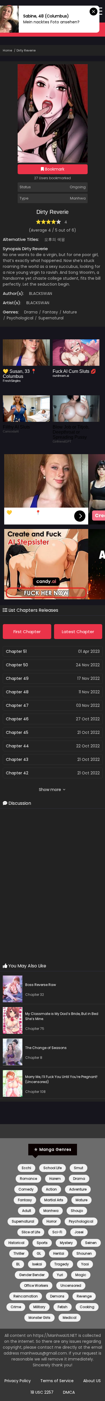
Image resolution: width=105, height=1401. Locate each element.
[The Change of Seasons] (14, 1053)
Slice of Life (31, 1232)
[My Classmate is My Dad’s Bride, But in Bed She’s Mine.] (14, 1021)
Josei (78, 1232)
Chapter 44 (17, 746)
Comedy (26, 1189)
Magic (80, 1274)
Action (51, 1189)
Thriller (18, 1253)
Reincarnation (25, 1296)
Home (7, 50)
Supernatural (50, 318)
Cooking (87, 1306)
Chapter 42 (17, 773)
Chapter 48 (17, 692)
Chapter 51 (16, 651)
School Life (52, 1167)
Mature (69, 312)
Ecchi (26, 1167)
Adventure (78, 1189)
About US (92, 1381)
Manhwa (51, 1210)
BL (18, 1264)
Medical (69, 1317)
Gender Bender (32, 1274)
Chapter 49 (17, 678)
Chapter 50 (17, 665)
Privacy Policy (17, 1381)
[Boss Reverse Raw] (14, 990)
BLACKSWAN (40, 293)
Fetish (62, 1306)
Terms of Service (57, 1381)
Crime (16, 1306)
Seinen (91, 1242)
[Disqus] (52, 886)
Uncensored (70, 1285)
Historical (16, 1242)
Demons (57, 1296)
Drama (31, 312)
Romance (28, 1178)
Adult (26, 1210)
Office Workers (36, 1285)
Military (39, 1306)
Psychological (19, 318)
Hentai (58, 1253)
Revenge (84, 1296)
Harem (55, 1178)
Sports (42, 1242)
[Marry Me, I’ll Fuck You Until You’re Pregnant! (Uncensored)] (14, 1084)
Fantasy (49, 312)
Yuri (60, 1274)
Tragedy (61, 1264)
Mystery (66, 1242)
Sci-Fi (57, 1232)
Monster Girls (39, 1317)
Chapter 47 (17, 705)
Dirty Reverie (26, 50)
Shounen (84, 1253)
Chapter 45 (17, 732)
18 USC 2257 (42, 1392)
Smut (78, 1167)
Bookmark (54, 169)
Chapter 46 (17, 719)
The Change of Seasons (46, 1047)
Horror (51, 1221)
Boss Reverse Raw (40, 984)
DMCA (69, 1392)
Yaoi (85, 1264)
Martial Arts (53, 1200)
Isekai (37, 1264)
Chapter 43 (17, 759)
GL (39, 1253)
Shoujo (77, 1210)
